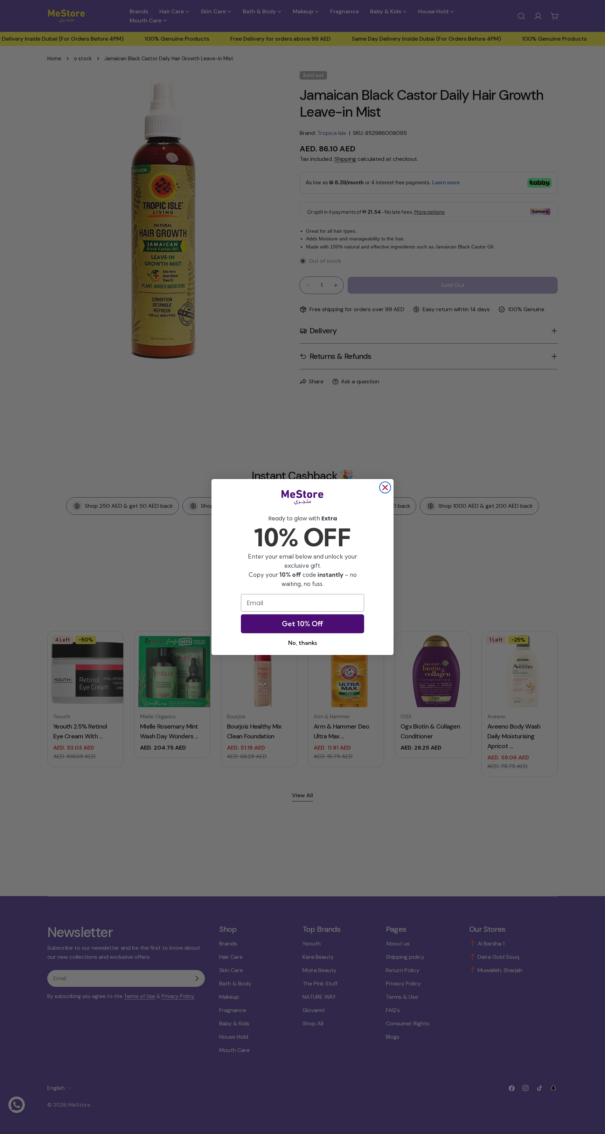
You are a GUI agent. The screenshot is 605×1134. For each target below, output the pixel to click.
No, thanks (302, 642)
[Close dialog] (385, 487)
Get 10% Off (302, 623)
